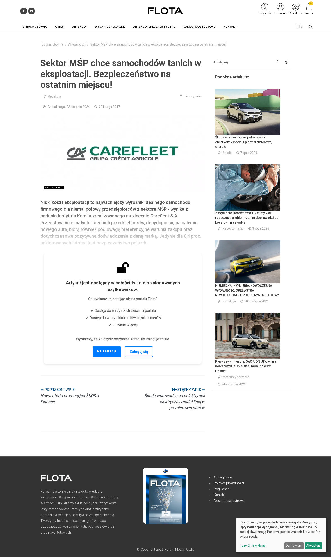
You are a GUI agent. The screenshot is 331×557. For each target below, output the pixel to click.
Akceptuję (313, 545)
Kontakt (219, 495)
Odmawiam (294, 545)
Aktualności (76, 44)
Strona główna (52, 44)
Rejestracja (107, 351)
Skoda (227, 153)
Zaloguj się (138, 351)
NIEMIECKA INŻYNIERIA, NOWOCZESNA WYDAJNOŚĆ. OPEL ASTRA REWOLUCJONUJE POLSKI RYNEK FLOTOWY (247, 290)
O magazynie (223, 477)
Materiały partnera (236, 377)
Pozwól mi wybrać (252, 545)
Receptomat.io (233, 228)
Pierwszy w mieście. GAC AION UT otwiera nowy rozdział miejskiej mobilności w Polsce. (245, 366)
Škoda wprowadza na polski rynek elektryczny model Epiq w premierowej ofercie (243, 141)
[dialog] (281, 535)
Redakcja (54, 96)
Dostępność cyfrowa (229, 500)
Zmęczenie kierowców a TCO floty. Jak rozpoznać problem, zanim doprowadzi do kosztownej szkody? (247, 217)
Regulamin (221, 489)
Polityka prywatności (229, 483)
